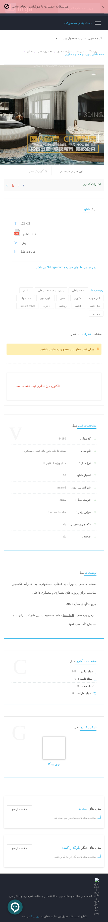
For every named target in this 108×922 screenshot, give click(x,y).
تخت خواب (25, 298)
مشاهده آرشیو (19, 809)
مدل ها (80, 51)
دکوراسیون (45, 298)
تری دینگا (93, 51)
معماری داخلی (44, 51)
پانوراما (96, 313)
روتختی (63, 306)
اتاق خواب (94, 298)
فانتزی (46, 306)
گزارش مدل (36, 171)
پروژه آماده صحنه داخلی (51, 290)
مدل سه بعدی (64, 51)
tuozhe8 (68, 615)
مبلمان (26, 290)
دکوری (77, 298)
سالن (29, 51)
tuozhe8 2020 (27, 306)
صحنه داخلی (78, 290)
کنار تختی (95, 306)
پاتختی (78, 306)
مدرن (62, 298)
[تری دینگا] (54, 748)
